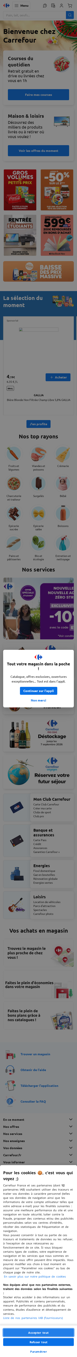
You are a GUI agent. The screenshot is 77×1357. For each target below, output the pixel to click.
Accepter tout (38, 1333)
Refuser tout (38, 1342)
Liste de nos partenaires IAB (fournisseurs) (33, 1318)
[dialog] (38, 1261)
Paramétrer (38, 1351)
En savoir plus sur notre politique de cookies (35, 1276)
